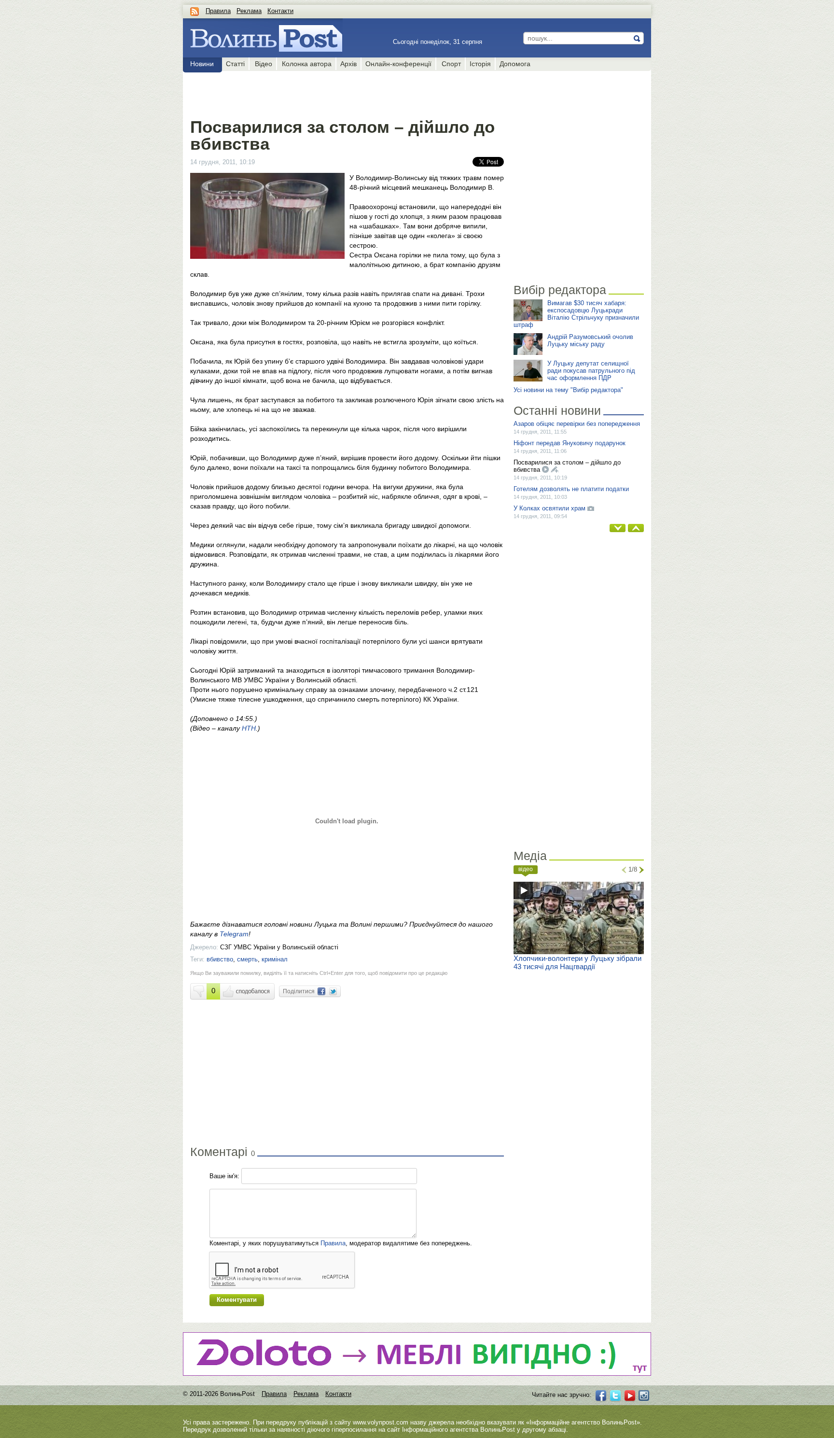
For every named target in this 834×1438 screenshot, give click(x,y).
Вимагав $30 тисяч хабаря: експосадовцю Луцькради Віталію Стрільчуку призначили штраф (576, 313)
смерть (247, 959)
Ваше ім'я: (224, 1176)
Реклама (249, 10)
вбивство (220, 959)
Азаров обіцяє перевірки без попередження (577, 423)
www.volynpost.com (380, 1422)
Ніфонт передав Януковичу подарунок (570, 443)
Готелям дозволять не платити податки (571, 489)
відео (525, 869)
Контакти (280, 10)
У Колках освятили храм (549, 508)
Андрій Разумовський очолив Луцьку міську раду (590, 340)
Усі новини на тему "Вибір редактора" (568, 390)
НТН (249, 728)
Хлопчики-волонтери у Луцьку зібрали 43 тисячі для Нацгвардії (577, 962)
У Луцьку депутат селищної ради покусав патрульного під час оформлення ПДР (591, 370)
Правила (218, 10)
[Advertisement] (346, 92)
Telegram (234, 934)
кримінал (275, 959)
